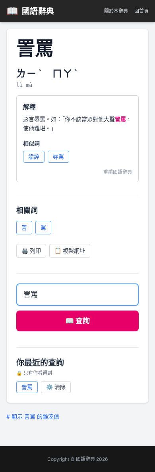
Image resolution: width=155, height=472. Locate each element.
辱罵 (58, 156)
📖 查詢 (77, 321)
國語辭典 (30, 11)
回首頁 (141, 11)
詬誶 (33, 156)
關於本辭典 (116, 11)
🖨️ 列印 (31, 250)
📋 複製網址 (69, 250)
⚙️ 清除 (56, 387)
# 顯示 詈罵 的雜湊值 (32, 416)
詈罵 (27, 387)
